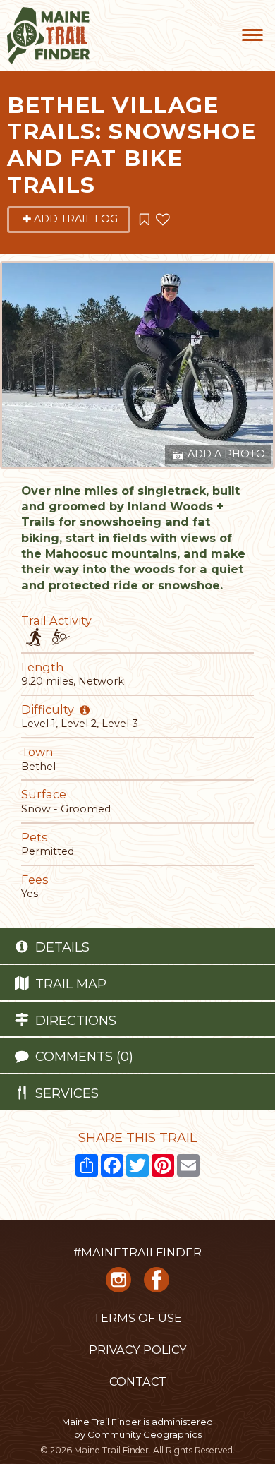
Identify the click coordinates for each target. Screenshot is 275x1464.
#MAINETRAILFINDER (137, 1252)
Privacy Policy (138, 1349)
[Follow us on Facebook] (156, 1285)
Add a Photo (225, 454)
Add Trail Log (76, 218)
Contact (137, 1381)
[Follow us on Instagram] (118, 1285)
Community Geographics (144, 1434)
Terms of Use (137, 1318)
